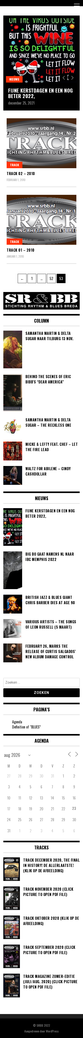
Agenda (17, 721)
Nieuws (14, 79)
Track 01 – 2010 (21, 250)
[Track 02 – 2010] (41, 143)
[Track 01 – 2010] (41, 220)
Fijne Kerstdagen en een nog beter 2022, (40, 93)
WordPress (52, 1031)
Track (14, 164)
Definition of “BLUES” (26, 727)
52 (52, 278)
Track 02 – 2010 (21, 173)
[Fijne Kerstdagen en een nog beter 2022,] (41, 50)
